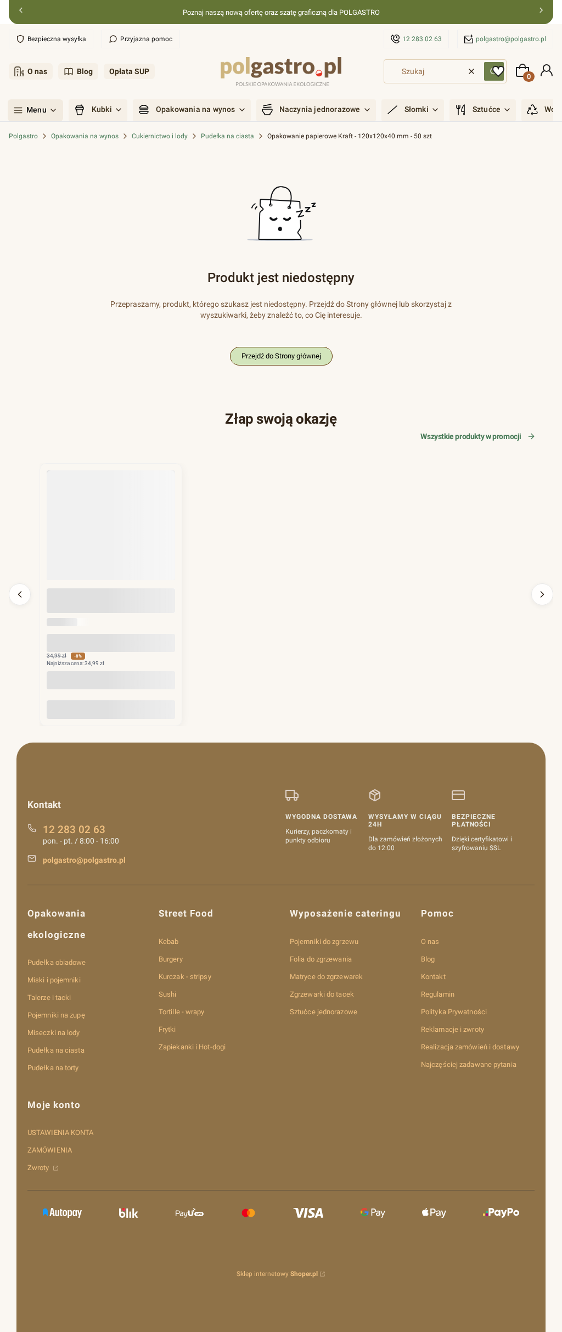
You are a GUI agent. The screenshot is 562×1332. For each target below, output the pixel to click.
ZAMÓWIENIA (49, 1150)
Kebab (169, 941)
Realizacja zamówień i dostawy (470, 1047)
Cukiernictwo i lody (160, 136)
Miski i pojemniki (54, 980)
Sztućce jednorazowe (323, 1012)
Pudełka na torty (53, 1068)
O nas (37, 71)
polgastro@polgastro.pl (511, 39)
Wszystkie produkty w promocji (470, 436)
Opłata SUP (129, 71)
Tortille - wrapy (182, 1012)
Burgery (171, 959)
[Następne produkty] (542, 594)
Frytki (167, 1029)
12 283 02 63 (422, 39)
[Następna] (541, 12)
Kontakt (433, 977)
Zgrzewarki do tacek (322, 994)
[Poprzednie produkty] (20, 594)
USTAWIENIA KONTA (60, 1132)
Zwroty (39, 1168)
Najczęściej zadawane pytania (468, 1064)
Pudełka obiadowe (56, 962)
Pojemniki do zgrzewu (324, 941)
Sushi (168, 994)
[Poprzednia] (21, 12)
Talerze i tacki (49, 997)
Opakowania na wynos (85, 136)
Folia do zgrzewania (321, 959)
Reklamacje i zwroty (452, 1029)
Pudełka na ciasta (227, 136)
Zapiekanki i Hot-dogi (192, 1047)
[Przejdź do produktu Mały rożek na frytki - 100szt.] (111, 534)
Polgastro (23, 136)
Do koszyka (111, 709)
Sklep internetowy (277, 1274)
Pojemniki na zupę (56, 1015)
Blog (85, 71)
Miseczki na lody (53, 1032)
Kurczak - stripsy (185, 977)
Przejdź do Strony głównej (281, 356)
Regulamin (437, 994)
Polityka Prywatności (454, 1012)
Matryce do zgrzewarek (326, 977)
